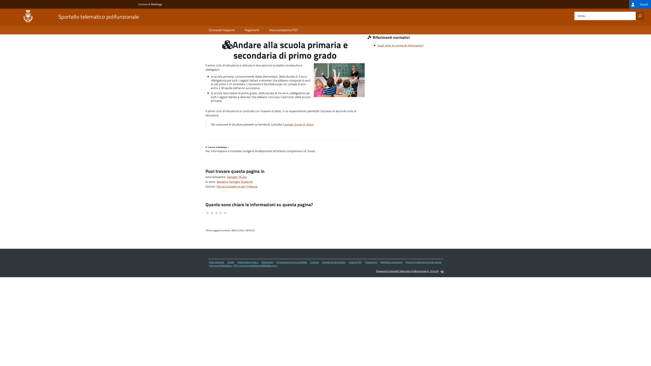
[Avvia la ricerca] (640, 16)
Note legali (267, 262)
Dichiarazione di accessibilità (291, 262)
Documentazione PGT (283, 30)
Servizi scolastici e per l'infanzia (237, 186)
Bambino (222, 181)
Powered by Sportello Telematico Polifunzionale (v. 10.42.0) (407, 271)
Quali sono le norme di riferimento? (400, 45)
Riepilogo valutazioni (391, 262)
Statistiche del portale (333, 262)
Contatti (314, 262)
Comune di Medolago (150, 4)
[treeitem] (640, 4)
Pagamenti (252, 30)
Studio (242, 177)
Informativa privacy (248, 262)
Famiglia (232, 177)
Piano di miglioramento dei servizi (423, 262)
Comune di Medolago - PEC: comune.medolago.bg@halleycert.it (243, 266)
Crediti (230, 262)
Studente (247, 181)
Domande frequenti (221, 30)
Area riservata (216, 262)
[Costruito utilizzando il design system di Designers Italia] (441, 272)
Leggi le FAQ (355, 262)
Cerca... (582, 16)
